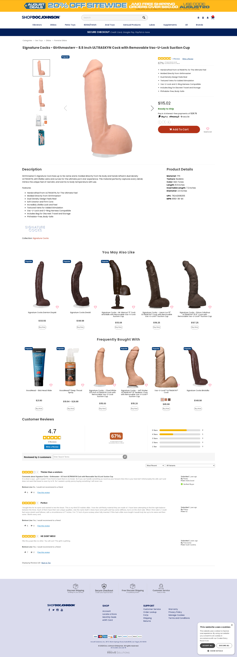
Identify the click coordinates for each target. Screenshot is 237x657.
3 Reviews (176, 59)
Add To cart (181, 129)
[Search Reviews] (125, 457)
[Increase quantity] (168, 122)
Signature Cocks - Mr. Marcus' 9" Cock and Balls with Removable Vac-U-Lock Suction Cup (118, 314)
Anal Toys (110, 24)
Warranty (173, 609)
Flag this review (43, 492)
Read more (204, 641)
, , (174, 117)
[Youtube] (62, 610)
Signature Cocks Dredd (80, 312)
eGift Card (107, 620)
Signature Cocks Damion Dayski (42, 312)
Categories (27, 40)
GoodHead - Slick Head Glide (39, 390)
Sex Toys (39, 40)
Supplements (170, 24)
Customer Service (152, 609)
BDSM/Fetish (90, 24)
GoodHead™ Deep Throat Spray (70, 391)
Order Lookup (150, 612)
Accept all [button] (208, 645)
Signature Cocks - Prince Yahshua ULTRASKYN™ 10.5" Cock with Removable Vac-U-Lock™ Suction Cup (195, 314)
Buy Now (42, 327)
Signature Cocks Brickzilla (198, 390)
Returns (147, 621)
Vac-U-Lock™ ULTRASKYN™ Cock (166, 391)
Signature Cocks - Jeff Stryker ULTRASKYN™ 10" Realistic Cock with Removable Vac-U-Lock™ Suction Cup (134, 393)
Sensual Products (132, 24)
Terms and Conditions (179, 618)
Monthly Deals (109, 617)
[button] (152, 108)
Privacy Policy (175, 612)
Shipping (147, 618)
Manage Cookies (176, 615)
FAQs (145, 615)
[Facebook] (49, 610)
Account (106, 611)
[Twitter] (53, 610)
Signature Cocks (41, 238)
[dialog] (216, 638)
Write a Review (187, 59)
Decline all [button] (224, 645)
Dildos (53, 24)
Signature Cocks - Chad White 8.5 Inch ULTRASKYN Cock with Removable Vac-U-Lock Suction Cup (102, 393)
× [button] (232, 625)
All (186, 24)
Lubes (152, 24)
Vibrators (37, 24)
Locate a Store (109, 614)
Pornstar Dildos (60, 40)
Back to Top (46, 563)
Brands (199, 24)
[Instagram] (58, 610)
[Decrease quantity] (159, 122)
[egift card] (198, 17)
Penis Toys (70, 24)
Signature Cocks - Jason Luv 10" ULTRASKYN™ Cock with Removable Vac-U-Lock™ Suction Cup (156, 314)
